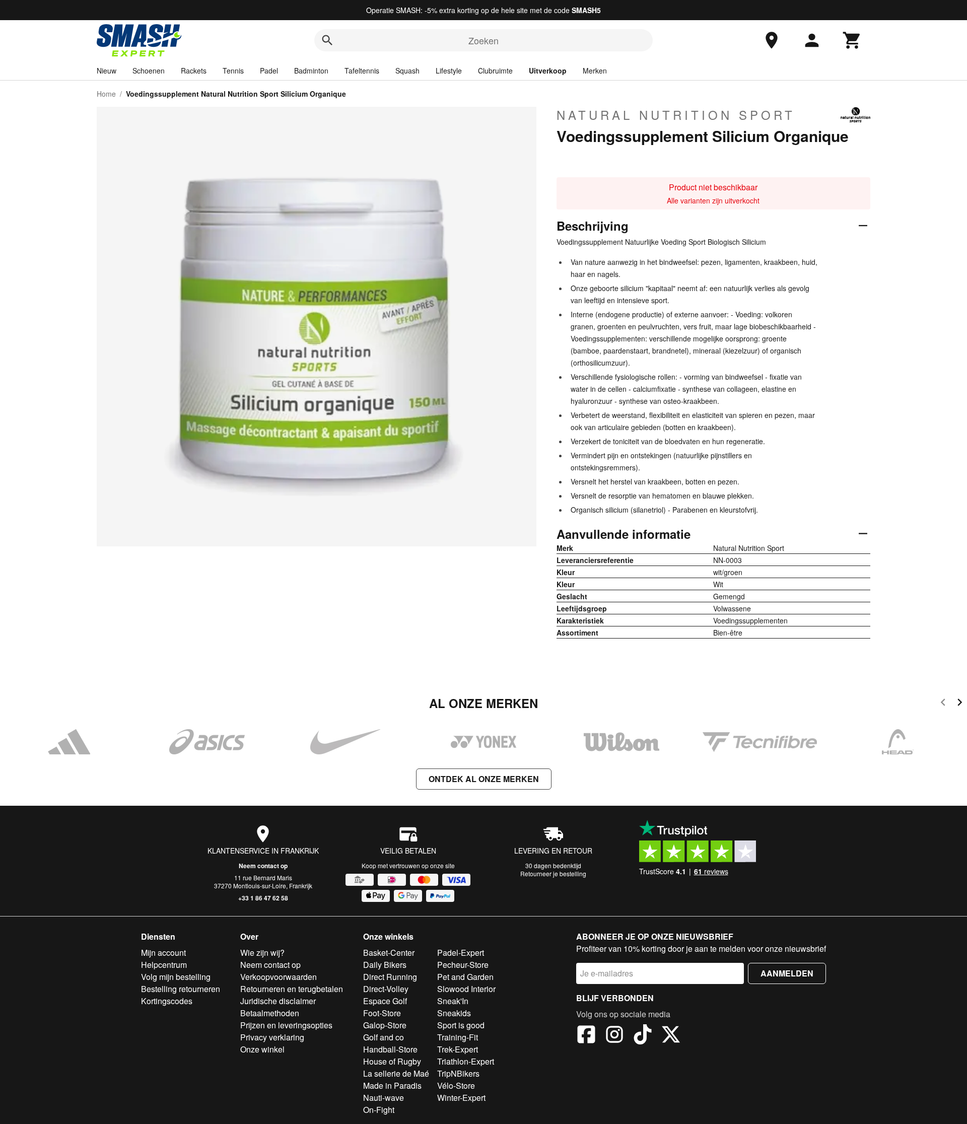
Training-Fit (457, 1037)
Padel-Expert (460, 952)
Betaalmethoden (269, 1013)
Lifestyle (449, 70)
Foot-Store (382, 1013)
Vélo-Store (456, 1085)
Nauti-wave (383, 1097)
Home (106, 94)
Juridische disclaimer (278, 1001)
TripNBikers (458, 1073)
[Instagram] (614, 1035)
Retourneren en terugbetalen (291, 989)
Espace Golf (385, 1001)
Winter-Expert (461, 1097)
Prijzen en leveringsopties (286, 1025)
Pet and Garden (465, 976)
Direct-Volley (385, 989)
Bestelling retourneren (180, 989)
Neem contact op (263, 866)
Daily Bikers (384, 964)
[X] (671, 1035)
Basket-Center (389, 952)
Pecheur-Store (463, 964)
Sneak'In (452, 1001)
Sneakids (454, 1013)
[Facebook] (586, 1035)
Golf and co (383, 1037)
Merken (595, 70)
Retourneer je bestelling (553, 873)
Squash (407, 70)
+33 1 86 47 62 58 (263, 897)
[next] (959, 704)
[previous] (943, 704)
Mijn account (163, 952)
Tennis (233, 70)
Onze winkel (262, 1049)
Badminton (311, 70)
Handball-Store (390, 1049)
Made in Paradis (392, 1085)
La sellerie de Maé (396, 1073)
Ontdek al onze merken (484, 779)
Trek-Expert (457, 1049)
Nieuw (106, 70)
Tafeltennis (361, 70)
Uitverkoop (548, 70)
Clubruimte (495, 70)
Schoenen (148, 70)
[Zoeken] (327, 40)
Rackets (193, 70)
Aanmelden (787, 973)
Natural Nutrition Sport (676, 115)
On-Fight (378, 1109)
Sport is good (461, 1025)
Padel (269, 70)
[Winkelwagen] (852, 40)
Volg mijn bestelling (176, 976)
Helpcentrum (164, 964)
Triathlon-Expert (465, 1061)
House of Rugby (392, 1061)
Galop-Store (384, 1025)
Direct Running (390, 976)
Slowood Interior (466, 989)
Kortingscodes (166, 1001)
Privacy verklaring (272, 1037)
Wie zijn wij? (262, 952)
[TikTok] (643, 1035)
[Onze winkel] (772, 40)
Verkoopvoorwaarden (278, 976)
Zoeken (483, 40)
